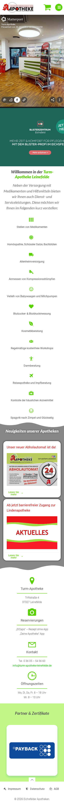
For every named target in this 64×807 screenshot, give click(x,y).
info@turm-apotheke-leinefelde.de (32, 665)
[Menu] (58, 7)
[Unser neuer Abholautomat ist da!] (32, 469)
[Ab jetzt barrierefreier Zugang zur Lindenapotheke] (32, 532)
